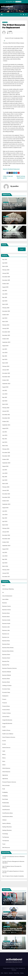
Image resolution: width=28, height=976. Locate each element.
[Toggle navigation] (26, 15)
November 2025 (6, 280)
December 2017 (6, 576)
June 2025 (4, 294)
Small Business (6, 806)
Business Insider (6, 620)
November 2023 (6, 335)
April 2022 (4, 400)
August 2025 (5, 287)
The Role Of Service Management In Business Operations (13, 915)
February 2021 (5, 449)
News (3, 761)
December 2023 (6, 331)
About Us (6, 973)
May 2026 (4, 259)
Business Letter (6, 626)
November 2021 (6, 418)
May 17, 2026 (7, 932)
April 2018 (4, 562)
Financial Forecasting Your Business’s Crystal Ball (13, 233)
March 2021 (5, 445)
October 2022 (5, 380)
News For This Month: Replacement (11, 169)
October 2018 (5, 542)
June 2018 (4, 555)
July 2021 (4, 431)
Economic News (6, 689)
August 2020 (5, 466)
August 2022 (5, 387)
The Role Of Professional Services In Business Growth (14, 900)
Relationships (5, 802)
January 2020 (5, 490)
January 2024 (5, 328)
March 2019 (5, 524)
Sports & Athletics (6, 823)
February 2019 (5, 528)
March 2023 (5, 362)
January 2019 (5, 531)
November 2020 (6, 456)
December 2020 (6, 452)
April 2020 (4, 480)
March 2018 (5, 566)
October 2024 (5, 314)
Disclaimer (11, 973)
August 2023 (5, 345)
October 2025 (5, 283)
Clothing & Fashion (7, 685)
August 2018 (5, 549)
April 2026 (4, 263)
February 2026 (5, 269)
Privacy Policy (16, 973)
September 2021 (6, 425)
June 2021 (4, 435)
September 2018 (6, 545)
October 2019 (5, 500)
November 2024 (6, 311)
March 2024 (5, 321)
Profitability (5, 792)
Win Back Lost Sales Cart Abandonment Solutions (12, 205)
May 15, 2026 (7, 947)
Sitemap (21, 973)
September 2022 (6, 383)
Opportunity (5, 775)
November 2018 (6, 538)
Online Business (6, 768)
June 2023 (4, 352)
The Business (5, 837)
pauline (10, 31)
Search (4, 244)
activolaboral (7, 6)
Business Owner (6, 654)
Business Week (6, 678)
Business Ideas (6, 613)
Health (3, 726)
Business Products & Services (9, 668)
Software (4, 820)
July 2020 (4, 469)
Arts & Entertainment (7, 595)
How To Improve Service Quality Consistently (13, 876)
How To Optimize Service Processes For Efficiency (12, 929)
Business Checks (6, 606)
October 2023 (5, 338)
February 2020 (5, 487)
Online (3, 764)
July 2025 (4, 290)
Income (4, 740)
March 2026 (5, 266)
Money (4, 754)
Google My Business (7, 720)
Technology (5, 833)
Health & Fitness (6, 730)
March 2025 (5, 304)
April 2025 (4, 300)
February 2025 (5, 307)
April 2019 (4, 521)
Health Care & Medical (7, 733)
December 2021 (6, 414)
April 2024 (4, 318)
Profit (3, 788)
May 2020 (4, 476)
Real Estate (5, 22)
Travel (3, 844)
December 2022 (6, 373)
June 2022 (4, 393)
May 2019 (4, 518)
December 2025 (6, 276)
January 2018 (5, 573)
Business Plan (5, 661)
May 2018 (4, 559)
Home (2, 973)
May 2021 (4, 438)
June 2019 (4, 514)
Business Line (5, 633)
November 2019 (6, 497)
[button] (20, 14)
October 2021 (5, 421)
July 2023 (4, 349)
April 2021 (4, 442)
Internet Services (6, 747)
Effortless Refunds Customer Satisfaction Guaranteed (11, 219)
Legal (3, 751)
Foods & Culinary (6, 713)
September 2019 (6, 504)
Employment (5, 695)
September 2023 (6, 342)
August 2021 (5, 428)
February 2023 (5, 366)
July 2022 (4, 390)
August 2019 (5, 507)
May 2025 (4, 297)
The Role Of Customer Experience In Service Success (11, 945)
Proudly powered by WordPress (9, 968)
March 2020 (5, 483)
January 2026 (5, 273)
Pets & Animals (6, 785)
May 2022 (4, 397)
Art (3, 592)
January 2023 (5, 369)
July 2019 (4, 511)
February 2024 (5, 325)
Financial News (6, 706)
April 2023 (4, 359)
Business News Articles (7, 647)
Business (4, 602)
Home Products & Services (8, 737)
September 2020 (6, 462)
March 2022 (5, 404)
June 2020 (4, 473)
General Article (5, 716)
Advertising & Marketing (8, 589)
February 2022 (5, 407)
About (3, 585)
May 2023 (4, 356)
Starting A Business (7, 826)
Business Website (6, 671)
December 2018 (6, 535)
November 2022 (6, 376)
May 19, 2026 (7, 917)
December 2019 (6, 493)
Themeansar (14, 969)
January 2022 (5, 411)
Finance (4, 699)
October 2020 (5, 459)
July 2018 (4, 552)
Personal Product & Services (9, 782)
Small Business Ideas (7, 813)
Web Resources (6, 847)
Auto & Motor (5, 599)
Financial (4, 702)
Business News (6, 640)
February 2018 (5, 569)
